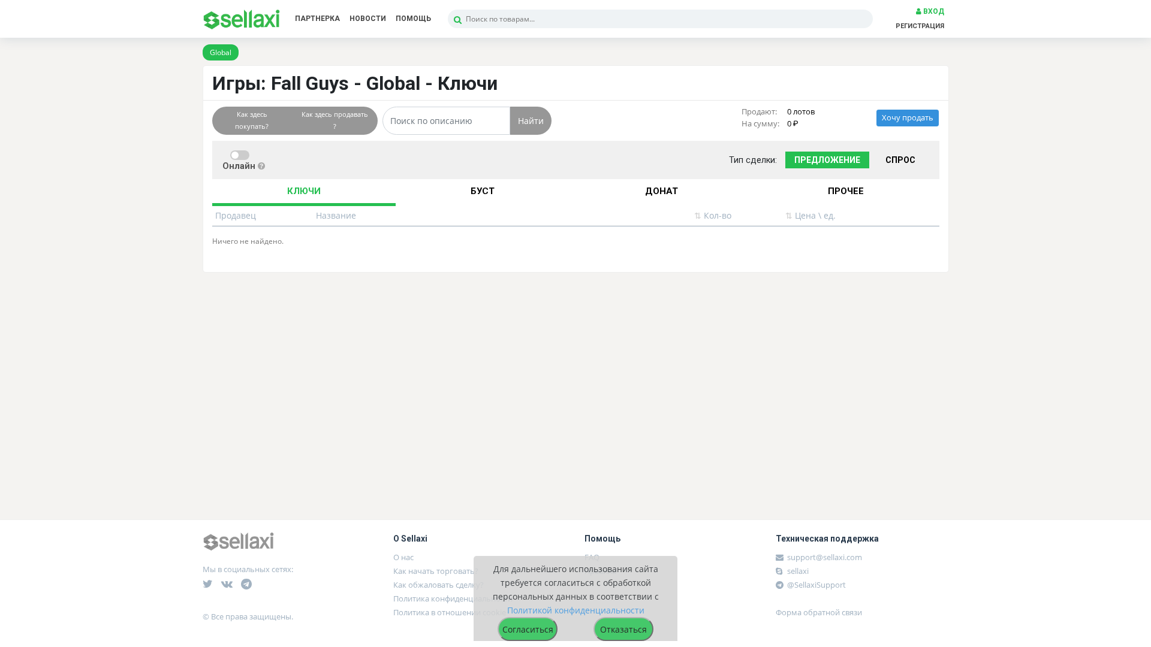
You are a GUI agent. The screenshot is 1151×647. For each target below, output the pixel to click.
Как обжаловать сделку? (438, 584)
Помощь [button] (413, 18)
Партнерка (317, 18)
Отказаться (623, 629)
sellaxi (797, 571)
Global (220, 52)
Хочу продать (907, 118)
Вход (932, 11)
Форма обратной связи (819, 612)
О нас (403, 557)
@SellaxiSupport (815, 584)
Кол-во (712, 215)
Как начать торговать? (435, 571)
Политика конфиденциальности (453, 598)
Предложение (827, 160)
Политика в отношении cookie (449, 612)
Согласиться (527, 629)
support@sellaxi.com (824, 557)
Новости (367, 18)
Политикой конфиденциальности (575, 610)
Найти (531, 120)
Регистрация (920, 26)
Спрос (900, 160)
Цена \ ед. (810, 215)
